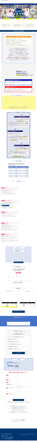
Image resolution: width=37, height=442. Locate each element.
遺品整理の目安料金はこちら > (5, 205)
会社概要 (34, 4)
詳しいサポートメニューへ (18, 262)
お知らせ (30, 4)
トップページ (3, 4)
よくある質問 (26, 4)
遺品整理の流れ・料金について (17, 4)
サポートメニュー (9, 4)
